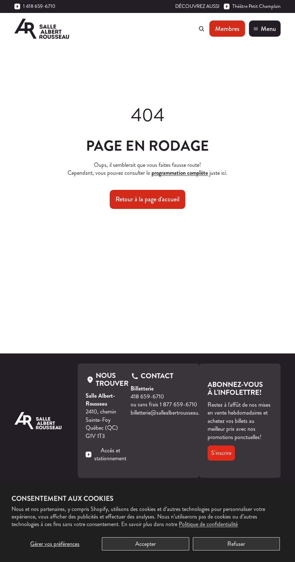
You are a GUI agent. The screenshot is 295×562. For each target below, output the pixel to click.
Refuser (236, 544)
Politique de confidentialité (208, 524)
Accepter (145, 544)
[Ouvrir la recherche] (201, 29)
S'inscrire (221, 453)
